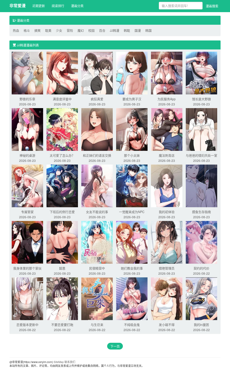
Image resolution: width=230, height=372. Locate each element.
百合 (102, 30)
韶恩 (62, 268)
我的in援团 (201, 324)
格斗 (27, 30)
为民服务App (166, 99)
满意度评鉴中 (62, 99)
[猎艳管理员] (166, 242)
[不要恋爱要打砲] (62, 298)
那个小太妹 (132, 155)
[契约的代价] (201, 242)
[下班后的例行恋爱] (62, 185)
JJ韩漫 (114, 30)
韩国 (148, 30)
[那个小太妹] (132, 129)
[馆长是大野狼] (201, 72)
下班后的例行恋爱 (62, 211)
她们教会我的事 (132, 268)
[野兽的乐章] (27, 72)
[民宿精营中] (97, 242)
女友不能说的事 (97, 211)
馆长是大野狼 (201, 99)
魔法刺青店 (167, 155)
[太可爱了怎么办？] (62, 129)
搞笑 (37, 30)
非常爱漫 (17, 6)
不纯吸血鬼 (132, 324)
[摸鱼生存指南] (201, 185)
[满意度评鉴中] (62, 72)
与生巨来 (97, 324)
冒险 (70, 30)
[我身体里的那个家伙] (27, 242)
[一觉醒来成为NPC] (132, 185)
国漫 (138, 30)
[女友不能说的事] (97, 185)
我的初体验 (167, 211)
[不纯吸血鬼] (132, 298)
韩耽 (127, 30)
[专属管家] (27, 185)
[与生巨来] (97, 298)
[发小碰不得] (166, 298)
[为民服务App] (166, 72)
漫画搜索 (212, 6)
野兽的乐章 (27, 99)
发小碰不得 (167, 324)
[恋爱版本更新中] (27, 298)
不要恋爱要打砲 (62, 324)
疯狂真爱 (97, 99)
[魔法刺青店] (166, 129)
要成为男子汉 (131, 99)
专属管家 (27, 211)
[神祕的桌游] (27, 129)
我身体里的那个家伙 (27, 268)
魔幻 (80, 30)
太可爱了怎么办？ (62, 155)
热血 (16, 30)
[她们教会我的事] (132, 242)
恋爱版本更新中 (27, 324)
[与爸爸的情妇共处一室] (201, 129)
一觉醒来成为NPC (131, 211)
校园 (91, 30)
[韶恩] (62, 242)
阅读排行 (58, 5)
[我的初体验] (166, 185)
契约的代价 (201, 268)
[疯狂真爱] (97, 72)
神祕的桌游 (27, 155)
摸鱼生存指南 (201, 211)
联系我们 (69, 362)
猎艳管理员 (167, 268)
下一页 (115, 346)
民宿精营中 (97, 268)
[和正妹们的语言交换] (97, 129)
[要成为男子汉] (132, 72)
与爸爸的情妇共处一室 (201, 155)
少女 (59, 30)
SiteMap (59, 362)
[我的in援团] (201, 298)
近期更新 (38, 5)
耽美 (48, 30)
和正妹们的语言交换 (97, 155)
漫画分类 (77, 5)
